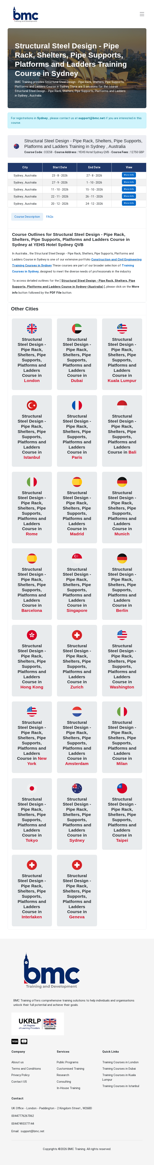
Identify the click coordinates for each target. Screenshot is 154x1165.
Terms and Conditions (26, 1068)
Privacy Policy (20, 1075)
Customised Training (70, 1068)
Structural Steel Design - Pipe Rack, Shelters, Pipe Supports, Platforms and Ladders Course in (32, 360)
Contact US (19, 1081)
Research (63, 1075)
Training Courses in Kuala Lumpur (119, 1077)
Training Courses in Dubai (119, 1068)
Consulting (64, 1081)
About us (17, 1062)
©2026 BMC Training (71, 1149)
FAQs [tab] (49, 216)
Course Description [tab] (27, 216)
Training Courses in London (120, 1062)
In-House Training (68, 1088)
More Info (129, 175)
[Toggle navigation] (142, 14)
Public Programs (67, 1062)
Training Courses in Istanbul (120, 1086)
